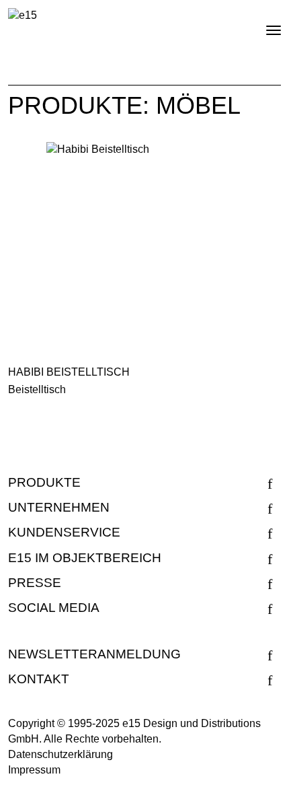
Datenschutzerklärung (60, 754)
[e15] (22, 16)
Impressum (34, 770)
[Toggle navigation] (262, 25)
